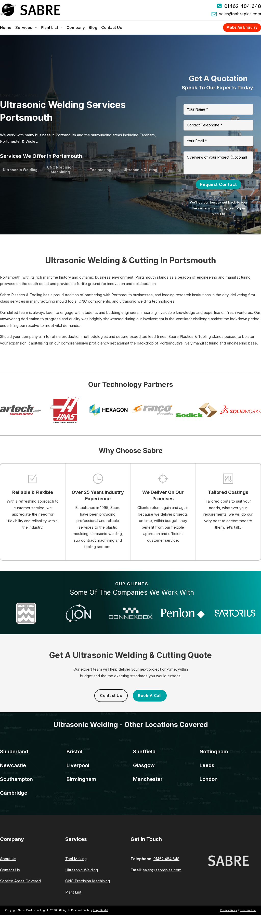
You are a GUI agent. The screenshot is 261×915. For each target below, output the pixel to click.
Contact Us (111, 27)
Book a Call (150, 695)
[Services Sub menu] (36, 27)
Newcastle (13, 765)
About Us (8, 858)
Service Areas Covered (20, 880)
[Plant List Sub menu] (62, 27)
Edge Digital (100, 910)
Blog (93, 27)
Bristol (74, 751)
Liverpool (78, 765)
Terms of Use (248, 910)
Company (76, 27)
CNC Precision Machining (87, 880)
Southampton (16, 779)
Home (5, 27)
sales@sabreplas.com (240, 13)
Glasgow (144, 765)
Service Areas (26, 95)
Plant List (49, 27)
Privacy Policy (228, 910)
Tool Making (76, 858)
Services (23, 27)
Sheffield (144, 751)
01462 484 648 (242, 6)
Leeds (207, 765)
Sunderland (14, 751)
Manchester (148, 779)
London (209, 779)
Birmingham (81, 779)
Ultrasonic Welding (81, 870)
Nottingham (214, 751)
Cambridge (13, 793)
